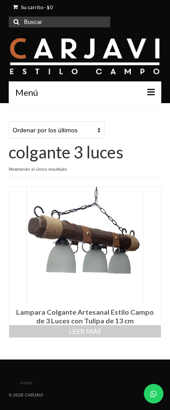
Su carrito (36, 7)
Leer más (85, 331)
